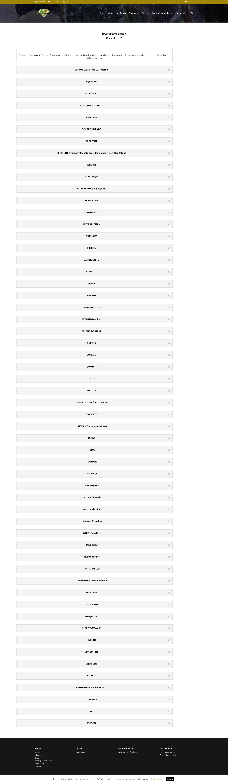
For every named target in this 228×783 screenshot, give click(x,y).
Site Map (38, 766)
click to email (170, 755)
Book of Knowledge (161, 13)
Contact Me (180, 13)
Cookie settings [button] (157, 779)
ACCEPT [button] (170, 779)
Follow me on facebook (128, 752)
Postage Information (43, 761)
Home (102, 13)
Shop (37, 758)
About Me (39, 755)
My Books (121, 13)
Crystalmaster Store (138, 13)
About (111, 13)
